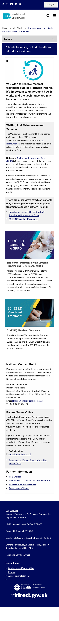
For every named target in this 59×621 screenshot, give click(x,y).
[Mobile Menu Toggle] (54, 15)
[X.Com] (7, 4)
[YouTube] (11, 4)
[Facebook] (3, 4)
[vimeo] (20, 4)
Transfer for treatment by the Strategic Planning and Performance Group (27, 264)
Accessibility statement (19, 576)
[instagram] (16, 4)
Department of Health (19, 488)
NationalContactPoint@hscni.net (27, 401)
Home (4, 28)
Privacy (11, 572)
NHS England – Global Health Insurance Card (29, 480)
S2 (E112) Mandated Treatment (23, 219)
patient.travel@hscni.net (20, 454)
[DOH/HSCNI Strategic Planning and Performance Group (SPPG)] (15, 16)
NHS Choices (15, 476)
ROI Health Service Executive (22, 484)
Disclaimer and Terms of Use (21, 568)
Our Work (17, 28)
